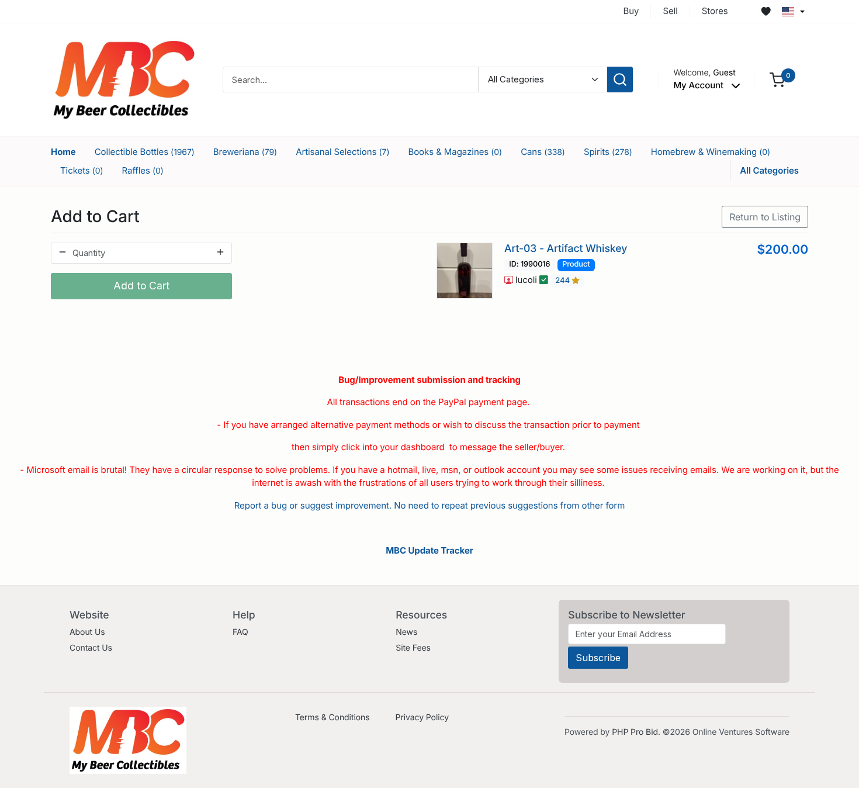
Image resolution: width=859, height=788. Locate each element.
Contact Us (91, 648)
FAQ (240, 632)
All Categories (769, 170)
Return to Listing (765, 217)
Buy (631, 10)
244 (563, 280)
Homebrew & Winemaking (710, 151)
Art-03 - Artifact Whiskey (565, 249)
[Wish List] (766, 11)
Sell (670, 10)
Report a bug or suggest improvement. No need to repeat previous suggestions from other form (429, 505)
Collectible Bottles (145, 151)
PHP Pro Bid (635, 732)
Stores (715, 10)
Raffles (143, 170)
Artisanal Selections (342, 151)
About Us (87, 632)
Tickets (81, 170)
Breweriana (245, 151)
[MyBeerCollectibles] (124, 79)
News (406, 632)
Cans (543, 151)
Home (63, 151)
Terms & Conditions (332, 718)
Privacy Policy (422, 718)
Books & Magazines (455, 151)
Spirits (608, 151)
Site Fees (413, 648)
